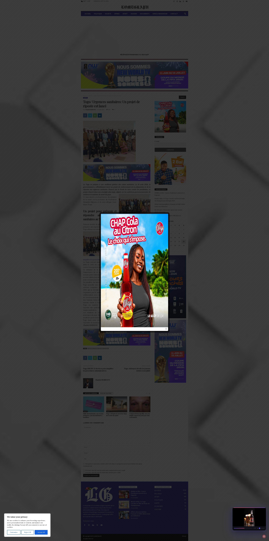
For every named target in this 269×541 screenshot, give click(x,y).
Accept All (41, 532)
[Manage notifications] (264, 536)
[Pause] (255, 509)
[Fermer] (263, 509)
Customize (14, 532)
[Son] (259, 509)
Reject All (27, 532)
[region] (27, 525)
